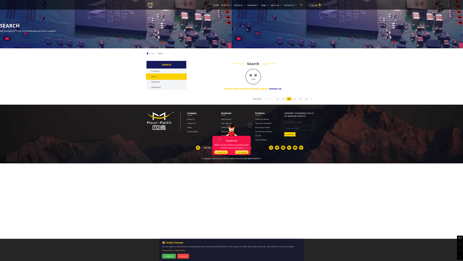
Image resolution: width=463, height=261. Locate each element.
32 (277, 99)
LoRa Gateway (260, 140)
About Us (275, 5)
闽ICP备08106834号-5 (252, 158)
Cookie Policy (180, 250)
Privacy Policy (192, 131)
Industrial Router (262, 119)
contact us (275, 88)
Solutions (238, 5)
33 (283, 99)
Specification (226, 119)
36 (300, 99)
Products (225, 5)
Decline (183, 256)
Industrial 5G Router (263, 123)
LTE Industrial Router (263, 131)
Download (252, 5)
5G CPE (258, 136)
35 (295, 99)
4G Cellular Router (262, 127)
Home (216, 5)
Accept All (169, 256)
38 (306, 99)
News (263, 5)
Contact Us (289, 5)
